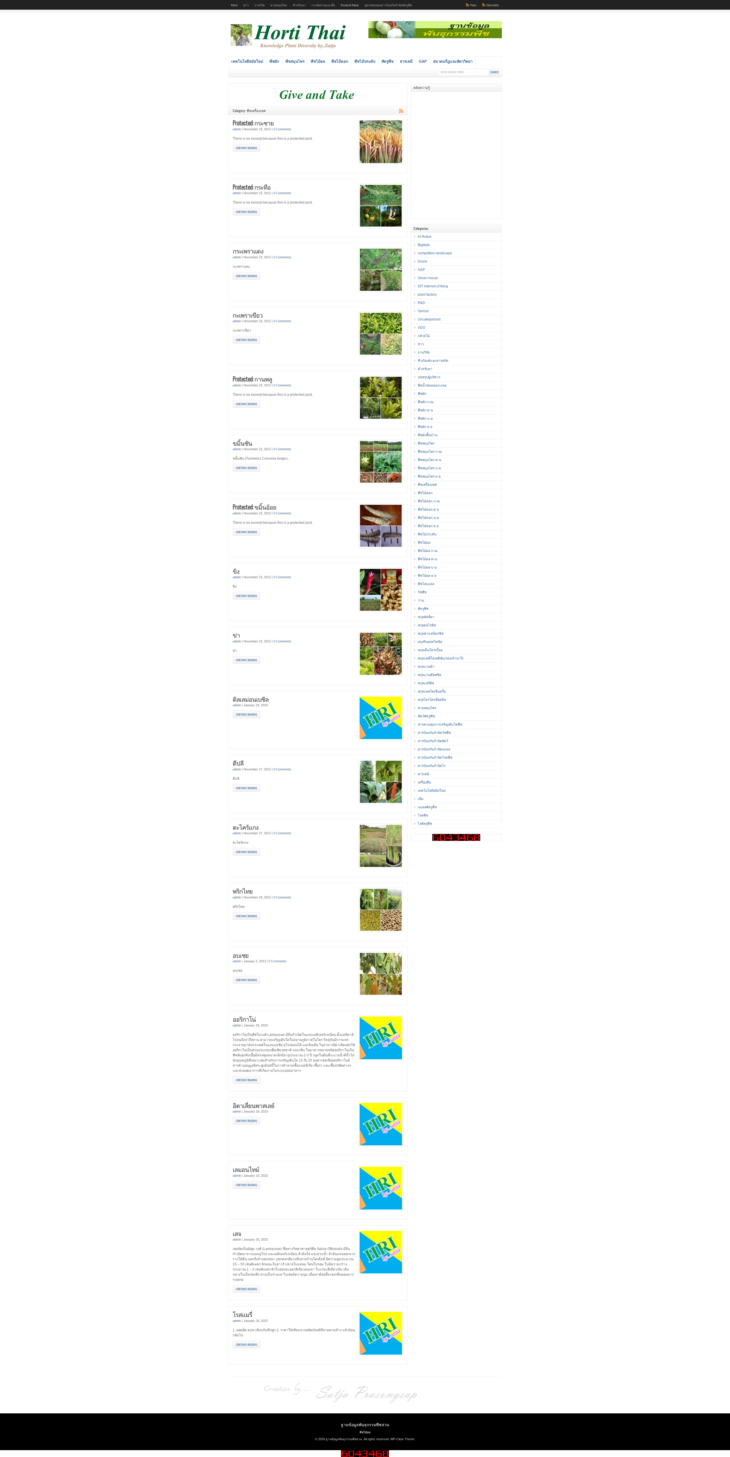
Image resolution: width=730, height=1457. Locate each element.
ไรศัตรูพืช (425, 824)
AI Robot (424, 237)
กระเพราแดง (248, 250)
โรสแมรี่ (242, 1314)
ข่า (236, 634)
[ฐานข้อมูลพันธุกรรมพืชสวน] (289, 49)
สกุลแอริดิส (426, 683)
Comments (492, 5)
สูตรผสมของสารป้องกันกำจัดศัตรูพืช (388, 5)
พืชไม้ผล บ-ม (427, 567)
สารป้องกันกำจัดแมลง (434, 749)
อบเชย (241, 955)
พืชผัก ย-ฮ (425, 427)
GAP (423, 61)
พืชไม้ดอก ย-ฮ (428, 526)
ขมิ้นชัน (242, 443)
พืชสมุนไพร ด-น (429, 460)
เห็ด (420, 799)
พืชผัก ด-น (425, 410)
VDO (421, 328)
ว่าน (421, 600)
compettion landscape (435, 253)
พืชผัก (274, 61)
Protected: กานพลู (252, 378)
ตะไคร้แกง (245, 827)
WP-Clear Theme (402, 1439)
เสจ (237, 1233)
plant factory (427, 295)
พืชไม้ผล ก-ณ (427, 551)
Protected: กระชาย (253, 122)
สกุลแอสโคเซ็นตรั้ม (432, 691)
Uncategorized (429, 319)
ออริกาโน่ (244, 1018)
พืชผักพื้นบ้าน (427, 435)
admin (237, 129)
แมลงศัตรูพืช (427, 807)
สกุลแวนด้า (426, 667)
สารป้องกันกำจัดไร (431, 766)
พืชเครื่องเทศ (427, 485)
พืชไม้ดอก (339, 61)
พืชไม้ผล (318, 61)
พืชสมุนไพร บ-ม (429, 468)
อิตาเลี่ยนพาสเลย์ (253, 1105)
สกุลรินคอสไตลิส (430, 642)
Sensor (423, 311)
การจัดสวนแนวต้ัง (323, 5)
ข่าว (246, 5)
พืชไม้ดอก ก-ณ (429, 501)
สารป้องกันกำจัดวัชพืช (434, 733)
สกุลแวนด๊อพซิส (429, 675)
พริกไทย (243, 890)
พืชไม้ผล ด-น (427, 559)
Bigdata (424, 245)
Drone (422, 261)
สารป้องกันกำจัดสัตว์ (433, 741)
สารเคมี (406, 61)
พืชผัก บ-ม (425, 419)
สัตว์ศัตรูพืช (426, 716)
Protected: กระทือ (252, 186)
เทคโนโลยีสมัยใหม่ (247, 61)
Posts (473, 5)
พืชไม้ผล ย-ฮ (427, 576)
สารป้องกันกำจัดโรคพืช (435, 758)
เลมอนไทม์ (246, 1169)
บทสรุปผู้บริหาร (429, 377)
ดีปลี (238, 762)
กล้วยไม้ (424, 336)
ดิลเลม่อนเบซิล (251, 699)
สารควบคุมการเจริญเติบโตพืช (440, 725)
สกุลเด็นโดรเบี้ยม (430, 650)
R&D (421, 303)
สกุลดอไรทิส (427, 625)
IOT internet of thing (433, 286)
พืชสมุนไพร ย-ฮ (429, 476)
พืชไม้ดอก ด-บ (428, 510)
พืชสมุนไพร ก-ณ (430, 452)
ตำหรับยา (299, 5)
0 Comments (282, 129)
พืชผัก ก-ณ (425, 402)
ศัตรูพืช (388, 61)
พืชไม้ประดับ (364, 61)
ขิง (236, 571)
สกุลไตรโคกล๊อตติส (432, 700)
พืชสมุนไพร (295, 61)
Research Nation (350, 5)
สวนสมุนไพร (278, 5)
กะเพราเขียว (248, 315)
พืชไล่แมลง (426, 584)
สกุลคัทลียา (426, 617)
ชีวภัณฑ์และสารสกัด (433, 361)
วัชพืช (422, 592)
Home (234, 5)
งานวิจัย (259, 5)
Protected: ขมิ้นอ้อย (254, 506)
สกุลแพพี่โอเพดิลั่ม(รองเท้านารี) (440, 658)
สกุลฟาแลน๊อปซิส (430, 634)
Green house (428, 278)
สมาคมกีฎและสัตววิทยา (453, 61)
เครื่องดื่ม (424, 782)
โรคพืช (423, 815)
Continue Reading (246, 148)
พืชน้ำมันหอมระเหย (432, 385)
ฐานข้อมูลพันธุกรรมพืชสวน (365, 1424)
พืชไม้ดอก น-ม (428, 518)
